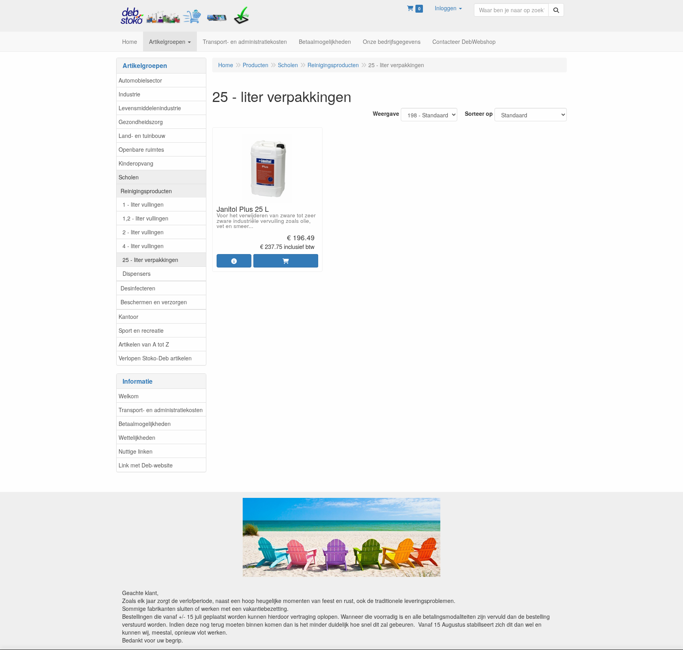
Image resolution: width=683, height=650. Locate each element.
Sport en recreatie (141, 330)
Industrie (129, 94)
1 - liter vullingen (143, 204)
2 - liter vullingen (143, 232)
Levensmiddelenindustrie (150, 108)
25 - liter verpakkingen (150, 260)
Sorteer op (479, 113)
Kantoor (128, 316)
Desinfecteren (138, 288)
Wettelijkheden (137, 437)
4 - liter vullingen (143, 246)
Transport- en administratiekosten (161, 410)
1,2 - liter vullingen (145, 218)
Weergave (386, 113)
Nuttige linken (136, 451)
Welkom (129, 396)
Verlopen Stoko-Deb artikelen (155, 358)
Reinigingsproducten (146, 191)
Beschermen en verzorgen (154, 302)
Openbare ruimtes (141, 149)
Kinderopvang (136, 163)
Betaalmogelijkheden (145, 424)
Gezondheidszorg (141, 122)
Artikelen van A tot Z (144, 344)
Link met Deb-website (146, 465)
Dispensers (137, 273)
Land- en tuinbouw (142, 135)
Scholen (129, 177)
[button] (448, 8)
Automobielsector (140, 80)
